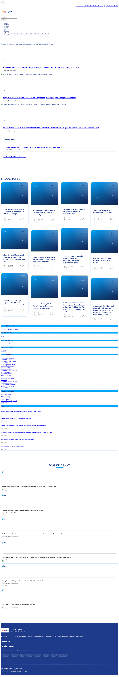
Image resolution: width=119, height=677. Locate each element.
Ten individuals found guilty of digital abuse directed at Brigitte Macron (74, 212)
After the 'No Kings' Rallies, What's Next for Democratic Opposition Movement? (43, 306)
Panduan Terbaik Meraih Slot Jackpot (14, 157)
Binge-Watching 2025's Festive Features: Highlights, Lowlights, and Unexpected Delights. (39, 97)
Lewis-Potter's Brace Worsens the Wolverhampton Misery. (13, 446)
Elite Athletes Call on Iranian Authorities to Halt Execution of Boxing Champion (13, 212)
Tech (43, 34)
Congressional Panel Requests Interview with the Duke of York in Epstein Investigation (44, 213)
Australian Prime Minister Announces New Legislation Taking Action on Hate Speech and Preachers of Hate (23, 425)
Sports (40, 34)
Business (6, 26)
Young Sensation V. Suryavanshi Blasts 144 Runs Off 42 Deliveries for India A (17, 439)
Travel (47, 34)
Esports (6, 27)
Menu (4, 20)
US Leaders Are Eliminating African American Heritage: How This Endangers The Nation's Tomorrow (33, 147)
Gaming (6, 34)
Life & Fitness (17, 34)
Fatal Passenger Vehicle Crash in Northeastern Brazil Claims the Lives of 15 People (44, 259)
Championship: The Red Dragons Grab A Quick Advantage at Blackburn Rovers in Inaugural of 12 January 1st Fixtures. (26, 432)
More (5, 32)
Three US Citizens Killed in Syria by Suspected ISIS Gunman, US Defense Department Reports (73, 259)
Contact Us (7, 35)
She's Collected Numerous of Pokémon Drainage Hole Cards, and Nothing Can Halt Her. (14, 258)
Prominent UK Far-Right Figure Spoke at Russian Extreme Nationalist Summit (13, 303)
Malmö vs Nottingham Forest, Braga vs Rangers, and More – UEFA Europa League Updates (41, 67)
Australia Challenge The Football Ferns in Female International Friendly (16, 418)
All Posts (6, 24)
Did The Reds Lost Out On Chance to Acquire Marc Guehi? (102, 260)
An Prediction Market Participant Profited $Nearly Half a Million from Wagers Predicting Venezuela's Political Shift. (51, 128)
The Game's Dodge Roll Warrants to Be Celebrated (102, 212)
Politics (36, 34)
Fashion (6, 29)
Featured (6, 31)
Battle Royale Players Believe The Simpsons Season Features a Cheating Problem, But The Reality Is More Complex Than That (74, 307)
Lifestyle (23, 34)
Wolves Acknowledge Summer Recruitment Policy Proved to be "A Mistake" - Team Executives (21, 411)
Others (32, 34)
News (28, 34)
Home (6, 23)
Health (11, 34)
